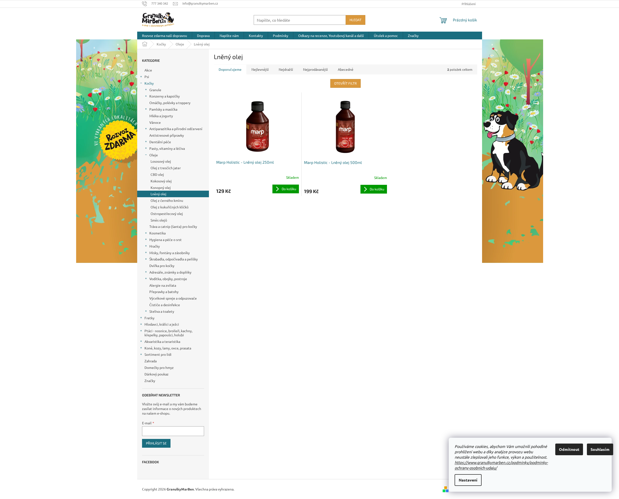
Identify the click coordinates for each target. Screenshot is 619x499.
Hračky (154, 246)
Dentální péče (160, 142)
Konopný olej (161, 187)
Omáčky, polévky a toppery (169, 102)
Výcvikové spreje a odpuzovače (173, 298)
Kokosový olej (161, 181)
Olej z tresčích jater (166, 168)
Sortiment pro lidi (157, 354)
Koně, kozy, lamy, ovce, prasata (167, 348)
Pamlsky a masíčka (163, 109)
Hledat (355, 20)
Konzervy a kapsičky (164, 96)
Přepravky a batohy (164, 291)
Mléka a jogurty (161, 116)
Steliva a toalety (161, 311)
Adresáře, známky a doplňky (170, 272)
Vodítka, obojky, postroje (168, 278)
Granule (155, 90)
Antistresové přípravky (166, 135)
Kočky (149, 83)
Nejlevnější (260, 69)
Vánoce (155, 122)
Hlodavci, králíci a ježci (161, 324)
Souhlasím (600, 449)
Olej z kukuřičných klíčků (169, 207)
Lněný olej (158, 194)
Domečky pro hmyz (159, 367)
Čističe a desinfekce (164, 305)
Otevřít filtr (345, 83)
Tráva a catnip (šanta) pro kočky (173, 226)
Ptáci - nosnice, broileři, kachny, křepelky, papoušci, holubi (168, 333)
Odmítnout (569, 449)
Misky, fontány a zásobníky (169, 252)
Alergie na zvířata (162, 285)
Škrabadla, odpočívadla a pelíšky (173, 259)
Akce (148, 70)
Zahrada (150, 361)
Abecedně (345, 69)
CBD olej (157, 174)
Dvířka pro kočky (161, 265)
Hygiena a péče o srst (165, 239)
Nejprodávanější (315, 69)
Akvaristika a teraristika (162, 341)
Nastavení (468, 479)
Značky (149, 380)
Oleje (153, 155)
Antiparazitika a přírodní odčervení (175, 128)
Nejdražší (286, 69)
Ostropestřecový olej (167, 213)
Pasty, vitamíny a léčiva (167, 148)
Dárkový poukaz (156, 374)
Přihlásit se (156, 443)
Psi (146, 76)
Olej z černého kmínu (167, 200)
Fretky (149, 318)
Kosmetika (157, 233)
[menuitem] (164, 35)
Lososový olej (161, 161)
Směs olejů (159, 220)
